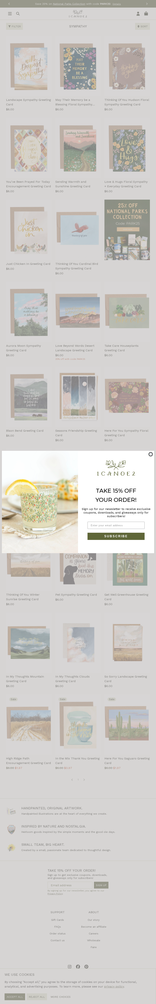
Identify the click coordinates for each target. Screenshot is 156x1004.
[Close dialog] (151, 454)
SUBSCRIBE (116, 536)
